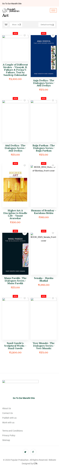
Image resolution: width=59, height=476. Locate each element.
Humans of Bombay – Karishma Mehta (43, 212)
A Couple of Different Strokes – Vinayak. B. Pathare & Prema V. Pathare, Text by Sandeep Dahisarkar (15, 69)
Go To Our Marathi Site (11, 3)
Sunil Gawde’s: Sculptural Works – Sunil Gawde (15, 346)
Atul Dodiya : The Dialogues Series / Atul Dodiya (15, 148)
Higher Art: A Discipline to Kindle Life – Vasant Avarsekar (15, 214)
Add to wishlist (24, 35)
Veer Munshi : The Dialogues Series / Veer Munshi (43, 346)
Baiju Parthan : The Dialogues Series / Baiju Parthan (44, 148)
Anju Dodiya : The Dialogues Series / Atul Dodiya (43, 83)
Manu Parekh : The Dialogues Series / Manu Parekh (15, 281)
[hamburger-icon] (53, 10)
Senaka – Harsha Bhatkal (43, 279)
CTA (35, 463)
